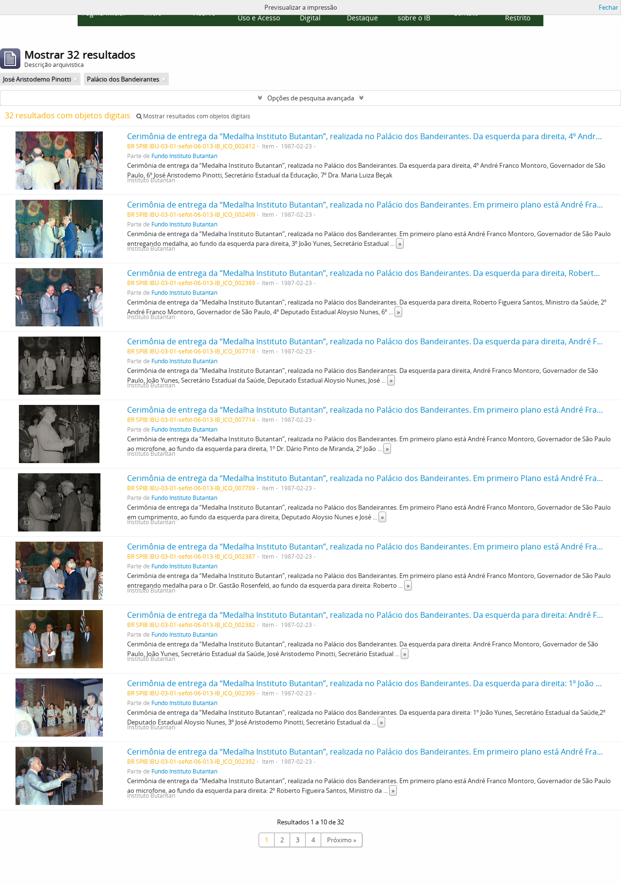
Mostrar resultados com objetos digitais (196, 116)
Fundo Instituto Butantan (184, 156)
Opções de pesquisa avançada (310, 98)
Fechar (608, 7)
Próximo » (341, 840)
